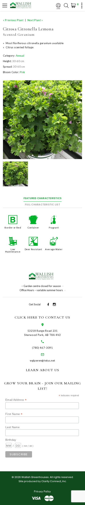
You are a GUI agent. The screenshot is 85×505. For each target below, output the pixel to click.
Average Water (53, 249)
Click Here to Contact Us (42, 317)
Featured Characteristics (43, 198)
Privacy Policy (42, 491)
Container (33, 227)
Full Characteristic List (42, 204)
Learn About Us (42, 370)
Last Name (12, 427)
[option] (42, 119)
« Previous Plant (13, 20)
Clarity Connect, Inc (53, 481)
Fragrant (54, 227)
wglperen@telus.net (42, 360)
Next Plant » (35, 20)
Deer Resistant (33, 249)
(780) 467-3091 (42, 347)
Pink (22, 72)
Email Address (15, 400)
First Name (13, 414)
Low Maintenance (12, 250)
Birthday (10, 439)
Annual (20, 55)
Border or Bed (13, 227)
